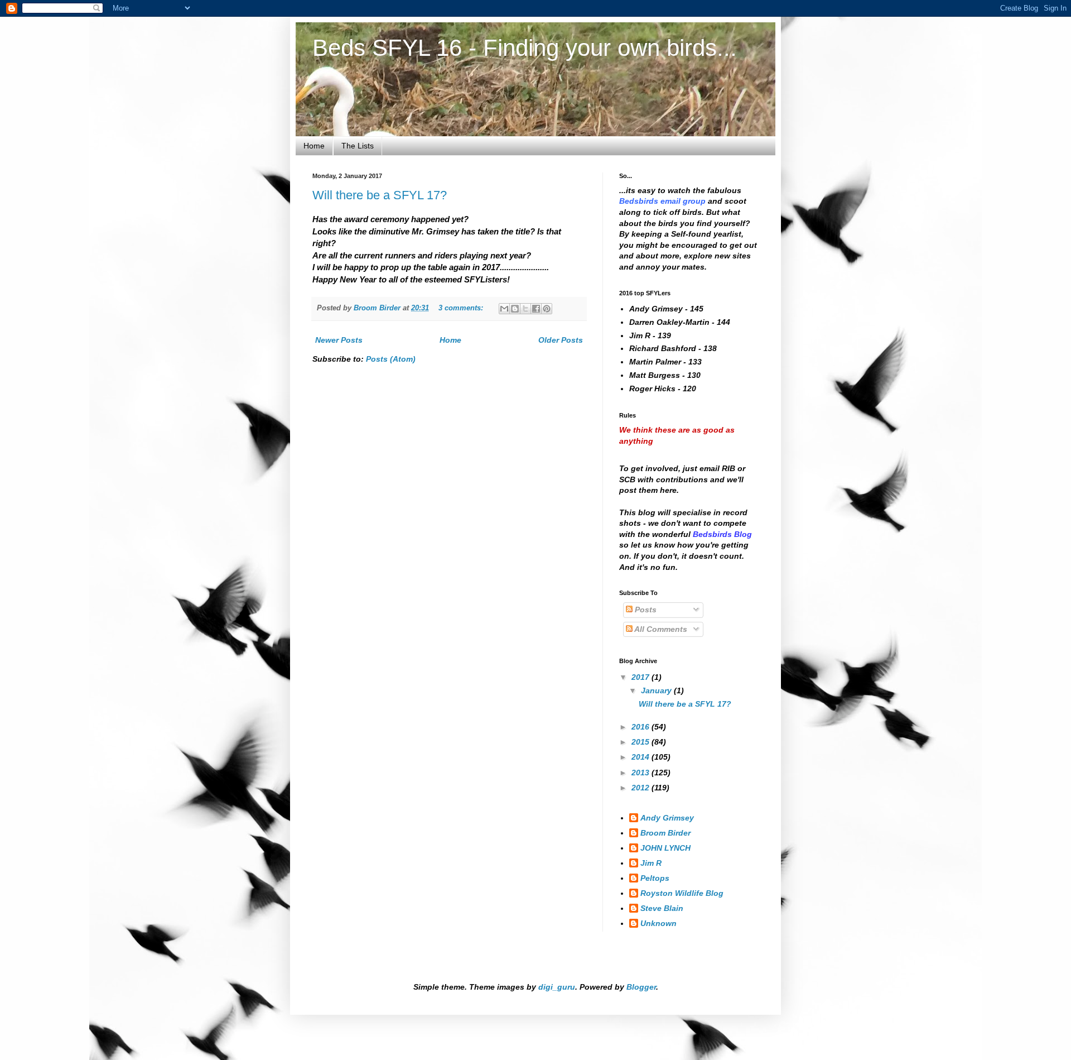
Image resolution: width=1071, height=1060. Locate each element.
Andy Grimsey (667, 817)
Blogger (641, 986)
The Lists (357, 145)
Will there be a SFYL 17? (379, 195)
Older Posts (560, 339)
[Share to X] (525, 308)
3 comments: (461, 308)
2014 (641, 756)
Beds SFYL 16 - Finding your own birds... (524, 48)
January (657, 690)
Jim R (651, 862)
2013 (641, 772)
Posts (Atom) (391, 358)
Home (314, 145)
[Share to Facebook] (536, 308)
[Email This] (504, 308)
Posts (645, 609)
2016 (641, 726)
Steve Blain (661, 908)
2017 (641, 677)
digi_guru (556, 986)
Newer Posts (339, 339)
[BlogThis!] (514, 308)
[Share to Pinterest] (546, 308)
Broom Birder (665, 832)
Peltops (654, 878)
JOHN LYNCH (665, 847)
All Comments (660, 629)
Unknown (658, 923)
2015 (641, 741)
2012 (641, 787)
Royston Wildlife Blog (681, 893)
